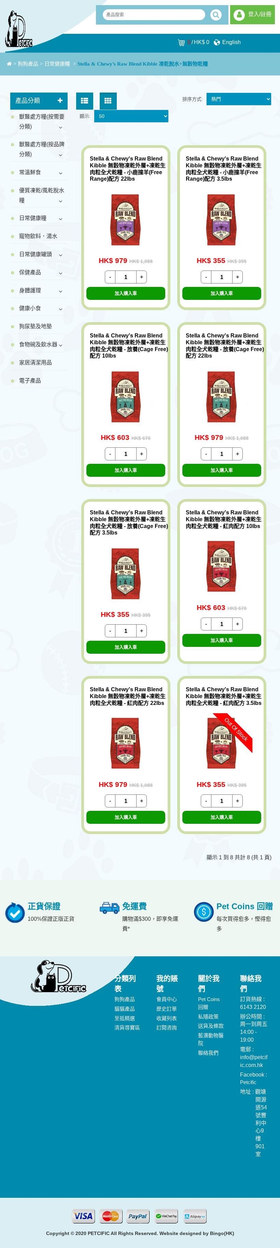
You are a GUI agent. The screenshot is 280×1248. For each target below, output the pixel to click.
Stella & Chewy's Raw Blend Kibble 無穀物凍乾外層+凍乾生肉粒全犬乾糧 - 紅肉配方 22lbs (128, 696)
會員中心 (166, 999)
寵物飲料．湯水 (38, 236)
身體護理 (30, 290)
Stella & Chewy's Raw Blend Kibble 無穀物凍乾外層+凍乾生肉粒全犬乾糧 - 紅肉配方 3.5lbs (224, 696)
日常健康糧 (57, 64)
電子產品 (30, 381)
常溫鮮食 (30, 172)
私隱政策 (208, 1017)
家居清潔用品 (35, 362)
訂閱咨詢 (166, 1027)
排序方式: (192, 99)
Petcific (248, 1082)
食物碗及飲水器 (38, 344)
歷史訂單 (166, 1009)
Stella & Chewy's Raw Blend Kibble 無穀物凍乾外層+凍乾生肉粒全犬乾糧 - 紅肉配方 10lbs (224, 519)
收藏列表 (166, 1018)
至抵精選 (124, 1018)
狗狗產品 (28, 64)
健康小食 (30, 308)
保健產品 (30, 272)
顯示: (85, 116)
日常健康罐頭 (35, 254)
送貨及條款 (211, 1026)
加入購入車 (126, 293)
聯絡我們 (208, 1053)
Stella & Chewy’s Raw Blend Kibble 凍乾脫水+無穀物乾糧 (143, 64)
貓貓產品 (124, 1009)
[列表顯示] (84, 101)
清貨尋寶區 (127, 1027)
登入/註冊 (259, 14)
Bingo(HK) (222, 1233)
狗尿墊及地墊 (35, 326)
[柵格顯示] (108, 101)
